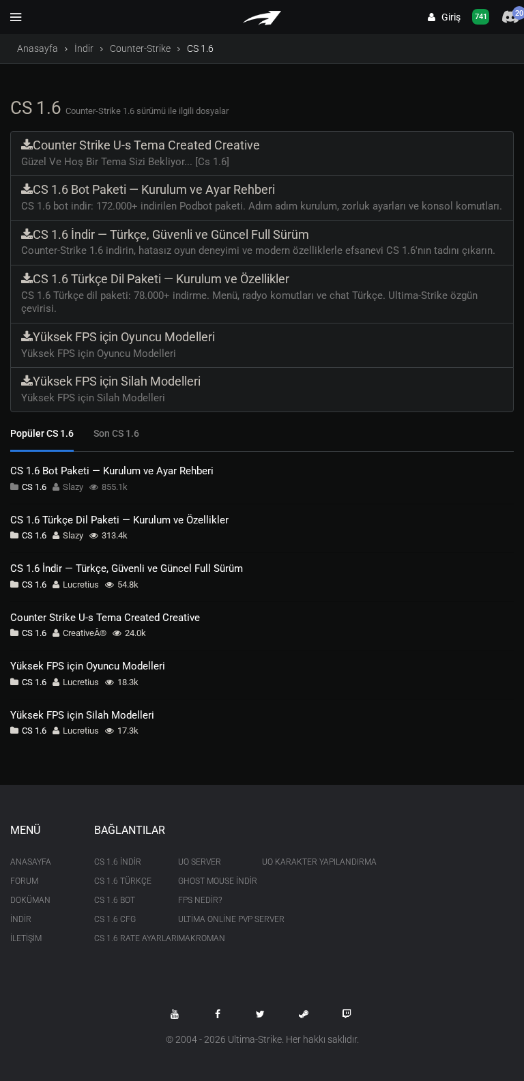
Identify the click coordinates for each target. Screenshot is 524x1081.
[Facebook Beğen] (218, 1014)
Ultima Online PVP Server (210, 919)
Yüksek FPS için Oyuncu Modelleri (87, 666)
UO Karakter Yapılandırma (293, 862)
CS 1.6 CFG (115, 919)
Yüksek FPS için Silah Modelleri (82, 715)
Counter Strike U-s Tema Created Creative (105, 617)
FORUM (24, 881)
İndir (83, 48)
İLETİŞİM (26, 938)
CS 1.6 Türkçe (122, 881)
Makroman (201, 938)
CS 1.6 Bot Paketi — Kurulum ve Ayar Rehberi (112, 471)
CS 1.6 (34, 487)
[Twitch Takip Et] (347, 1014)
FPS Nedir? (200, 900)
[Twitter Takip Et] (261, 1014)
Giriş (448, 17)
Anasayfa (37, 48)
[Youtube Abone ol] (175, 1014)
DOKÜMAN (30, 900)
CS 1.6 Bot (114, 900)
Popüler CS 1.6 (42, 433)
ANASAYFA (30, 862)
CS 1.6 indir (117, 862)
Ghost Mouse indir (210, 881)
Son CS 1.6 (116, 433)
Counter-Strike (140, 48)
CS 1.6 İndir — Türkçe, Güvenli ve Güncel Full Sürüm (126, 568)
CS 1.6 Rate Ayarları (126, 938)
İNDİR (20, 919)
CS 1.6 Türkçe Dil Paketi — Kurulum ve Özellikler (119, 520)
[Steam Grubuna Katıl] (304, 1014)
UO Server (199, 862)
